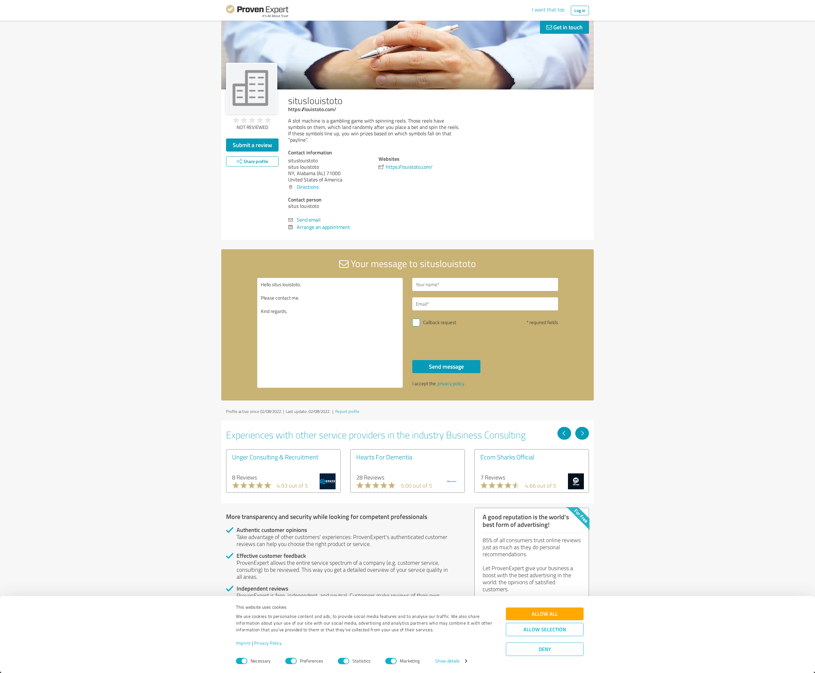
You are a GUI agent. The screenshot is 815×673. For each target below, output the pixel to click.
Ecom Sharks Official (507, 456)
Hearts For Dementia (384, 456)
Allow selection (544, 629)
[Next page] (582, 433)
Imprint (243, 643)
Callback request (439, 322)
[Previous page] (564, 433)
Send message (446, 366)
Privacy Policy (268, 643)
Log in (579, 10)
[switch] (291, 661)
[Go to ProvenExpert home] (257, 12)
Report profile (347, 411)
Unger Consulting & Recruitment (275, 456)
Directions (308, 186)
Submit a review (252, 145)
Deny (545, 649)
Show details (447, 661)
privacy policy (450, 383)
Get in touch (567, 27)
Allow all (545, 614)
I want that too (548, 9)
